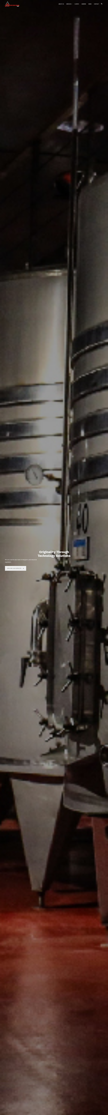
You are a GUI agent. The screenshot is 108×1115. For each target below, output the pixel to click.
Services (68, 4)
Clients (77, 4)
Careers (83, 4)
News (89, 4)
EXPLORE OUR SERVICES (14, 568)
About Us (61, 4)
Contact (96, 4)
